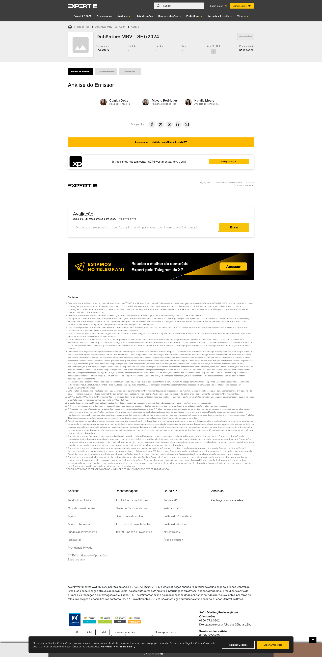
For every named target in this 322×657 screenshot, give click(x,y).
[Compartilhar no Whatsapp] (169, 124)
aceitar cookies (273, 644)
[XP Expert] (82, 6)
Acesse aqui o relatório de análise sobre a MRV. (161, 142)
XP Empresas (172, 532)
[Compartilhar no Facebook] (151, 124)
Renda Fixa (83, 26)
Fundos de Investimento (82, 532)
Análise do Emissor (80, 71)
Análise (135, 26)
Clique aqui (228, 161)
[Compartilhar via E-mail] (186, 124)
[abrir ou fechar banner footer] (312, 640)
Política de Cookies (175, 524)
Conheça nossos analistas (227, 500)
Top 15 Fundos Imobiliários (132, 500)
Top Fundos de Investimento (133, 524)
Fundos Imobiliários (80, 500)
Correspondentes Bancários (163, 634)
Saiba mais (126, 646)
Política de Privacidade (178, 516)
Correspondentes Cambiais (122, 634)
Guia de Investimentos (81, 508)
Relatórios (130, 71)
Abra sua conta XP (242, 6)
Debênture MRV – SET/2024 (110, 26)
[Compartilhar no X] (160, 124)
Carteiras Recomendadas (131, 508)
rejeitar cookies (238, 644)
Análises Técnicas (79, 524)
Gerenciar (106, 646)
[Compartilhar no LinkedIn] (178, 124)
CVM (102, 632)
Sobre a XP (170, 500)
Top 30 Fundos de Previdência (134, 532)
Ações (72, 516)
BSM (89, 632)
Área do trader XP (174, 540)
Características (106, 71)
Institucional (171, 508)
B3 (76, 632)
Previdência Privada (80, 547)
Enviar (234, 227)
